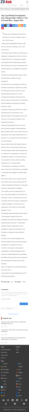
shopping (20, 372)
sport (19, 369)
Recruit (19, 363)
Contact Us (3, 357)
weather (5, 366)
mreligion (20, 366)
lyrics (19, 387)
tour (19, 381)
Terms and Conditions (5, 349)
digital (19, 389)
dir (19, 392)
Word (4, 381)
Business (21, 5)
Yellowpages (6, 369)
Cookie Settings (4, 355)
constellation (6, 372)
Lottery (20, 384)
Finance (20, 395)
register (17, 352)
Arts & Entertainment (12, 5)
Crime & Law (7, 8)
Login (17, 349)
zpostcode (5, 363)
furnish (4, 384)
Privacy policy (4, 352)
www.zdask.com (15, 409)
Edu (4, 395)
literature (20, 378)
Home (3, 5)
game (19, 375)
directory (5, 378)
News (4, 389)
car (4, 392)
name (4, 375)
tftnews (4, 387)
